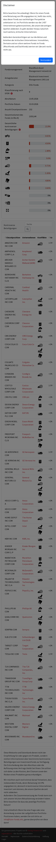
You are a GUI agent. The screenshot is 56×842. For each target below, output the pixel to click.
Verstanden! (45, 60)
